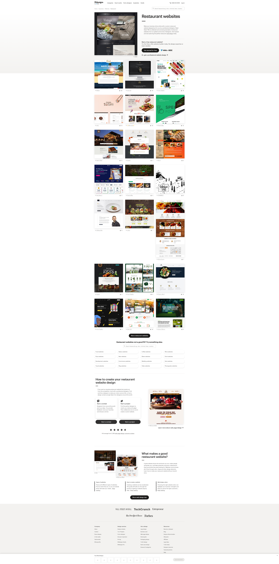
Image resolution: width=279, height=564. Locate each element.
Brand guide (143, 536)
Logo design (143, 529)
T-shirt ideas (167, 544)
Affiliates (166, 539)
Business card (144, 531)
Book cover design (145, 544)
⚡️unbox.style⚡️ (130, 125)
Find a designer (127, 3)
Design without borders (169, 534)
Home (96, 8)
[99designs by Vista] (98, 2)
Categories (110, 3)
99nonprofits (97, 542)
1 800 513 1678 (175, 3)
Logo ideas (166, 542)
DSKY (136, 56)
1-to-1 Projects (121, 531)
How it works (118, 3)
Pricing (119, 539)
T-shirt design (144, 542)
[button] (277, 555)
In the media (97, 536)
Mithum (98, 90)
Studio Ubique (99, 160)
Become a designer (168, 529)
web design (170, 33)
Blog (165, 531)
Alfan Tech (129, 329)
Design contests (121, 529)
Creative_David (161, 294)
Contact (96, 531)
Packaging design (145, 539)
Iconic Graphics (161, 90)
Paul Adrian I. (99, 195)
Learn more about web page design (170, 428)
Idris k (159, 160)
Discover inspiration (122, 536)
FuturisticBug (161, 125)
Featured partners (168, 549)
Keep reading (134, 490)
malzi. (97, 125)
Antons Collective (161, 329)
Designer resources (168, 547)
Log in (183, 3)
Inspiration (136, 3)
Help (165, 552)
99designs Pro (121, 544)
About (95, 529)
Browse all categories (146, 547)
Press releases (97, 534)
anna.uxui (129, 90)
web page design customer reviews (124, 433)
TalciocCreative (161, 259)
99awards (166, 536)
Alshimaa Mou (99, 230)
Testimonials (97, 539)
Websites (107, 8)
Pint (96, 473)
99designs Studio (122, 542)
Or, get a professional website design (154, 55)
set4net (128, 230)
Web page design (145, 534)
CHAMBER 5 (161, 195)
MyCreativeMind (153, 425)
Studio (142, 3)
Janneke (128, 160)
